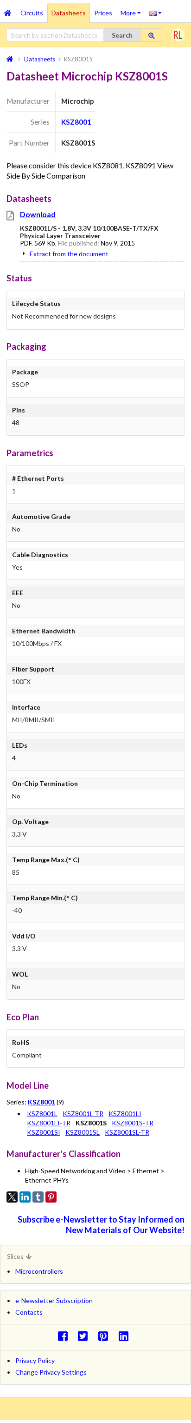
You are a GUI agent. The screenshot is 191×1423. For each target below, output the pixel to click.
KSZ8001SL (82, 1132)
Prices (103, 13)
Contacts (29, 1312)
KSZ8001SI (43, 1132)
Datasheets (68, 13)
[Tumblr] (38, 1197)
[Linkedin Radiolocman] (126, 1336)
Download (38, 214)
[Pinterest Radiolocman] (106, 1336)
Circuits (31, 13)
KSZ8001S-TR (132, 1123)
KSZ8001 (76, 122)
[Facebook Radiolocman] (65, 1336)
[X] (12, 1197)
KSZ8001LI (124, 1113)
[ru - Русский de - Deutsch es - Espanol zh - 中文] (155, 12)
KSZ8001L (42, 1113)
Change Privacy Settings (51, 1372)
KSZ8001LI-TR (48, 1123)
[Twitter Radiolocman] (85, 1336)
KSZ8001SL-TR (127, 1132)
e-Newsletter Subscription (54, 1300)
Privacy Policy (35, 1360)
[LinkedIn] (25, 1197)
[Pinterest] (51, 1197)
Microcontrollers (39, 1271)
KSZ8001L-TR (83, 1113)
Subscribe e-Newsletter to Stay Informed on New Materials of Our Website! (101, 1224)
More (133, 10)
